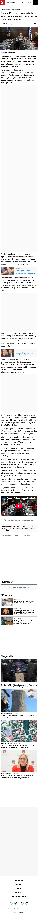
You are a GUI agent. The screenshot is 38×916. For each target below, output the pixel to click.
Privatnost (19, 892)
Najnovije (7, 656)
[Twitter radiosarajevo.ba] (16, 903)
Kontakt (19, 888)
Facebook (18, 528)
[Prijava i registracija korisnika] (28, 2)
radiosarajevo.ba (25, 909)
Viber (7, 530)
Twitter (13, 528)
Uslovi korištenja (19, 896)
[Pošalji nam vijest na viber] (22, 903)
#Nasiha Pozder (6, 535)
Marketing (19, 880)
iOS (32, 526)
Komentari (7, 581)
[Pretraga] (25, 2)
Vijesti (4, 9)
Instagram (25, 528)
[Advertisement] (19, 168)
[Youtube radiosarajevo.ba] (27, 903)
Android (28, 526)
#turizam (17, 535)
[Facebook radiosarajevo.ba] (11, 903)
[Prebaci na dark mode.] (23, 2)
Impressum (19, 884)
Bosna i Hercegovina (13, 9)
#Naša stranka (27, 535)
